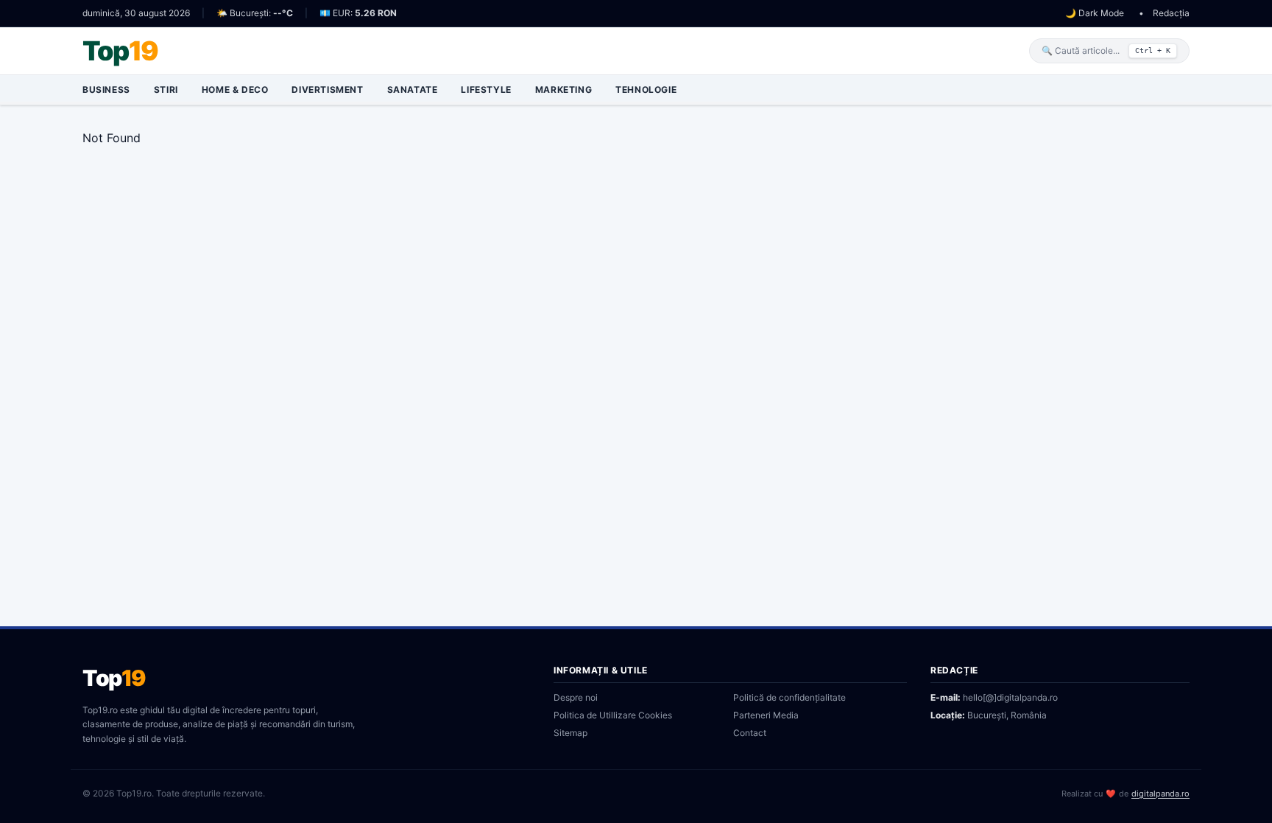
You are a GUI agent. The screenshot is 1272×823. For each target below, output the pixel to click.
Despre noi (576, 697)
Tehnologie (645, 89)
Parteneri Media (766, 715)
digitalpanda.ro (1160, 793)
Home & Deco (235, 89)
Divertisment (327, 89)
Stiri (166, 89)
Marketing (563, 89)
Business (106, 89)
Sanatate (412, 89)
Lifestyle (486, 89)
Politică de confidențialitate (789, 697)
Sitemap (570, 732)
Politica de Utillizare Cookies (613, 715)
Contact (749, 732)
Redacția (1171, 12)
